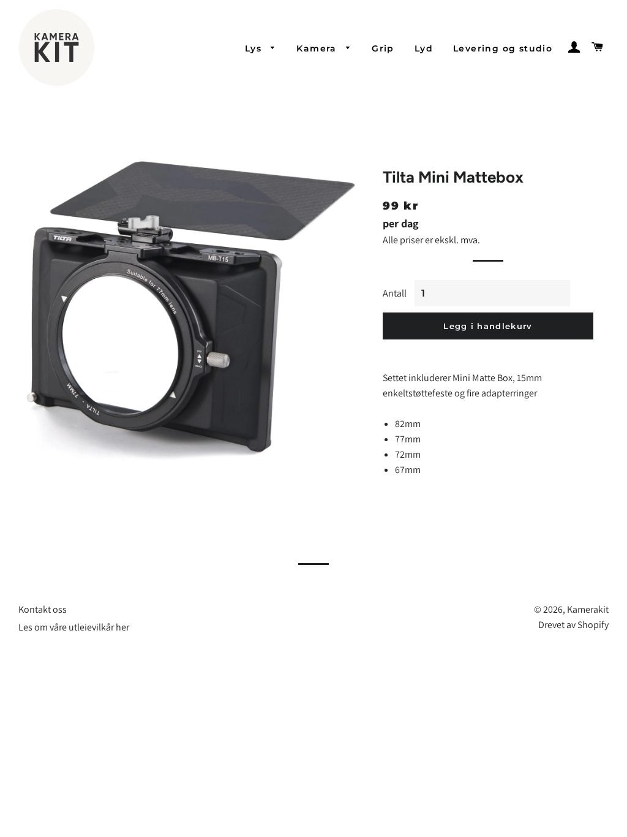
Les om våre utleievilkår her (73, 627)
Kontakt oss (42, 609)
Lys (255, 48)
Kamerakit (588, 609)
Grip (383, 48)
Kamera (318, 48)
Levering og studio (502, 48)
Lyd (424, 48)
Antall (395, 293)
